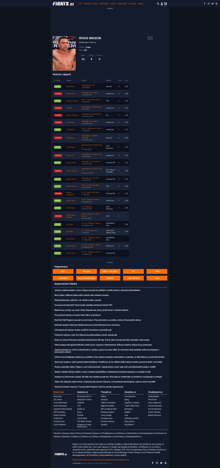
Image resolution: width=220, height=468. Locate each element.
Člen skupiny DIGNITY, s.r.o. (104, 463)
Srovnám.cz (120, 437)
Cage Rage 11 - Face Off (90, 178)
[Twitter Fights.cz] (212, 3)
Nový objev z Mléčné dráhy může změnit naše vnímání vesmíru (82, 295)
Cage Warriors (133, 278)
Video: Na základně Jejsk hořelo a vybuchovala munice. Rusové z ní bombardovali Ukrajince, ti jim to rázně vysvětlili (105, 382)
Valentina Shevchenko (63, 409)
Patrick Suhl (70, 200)
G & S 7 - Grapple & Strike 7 (91, 237)
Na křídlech (129, 425)
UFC (80, 4)
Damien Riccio (71, 179)
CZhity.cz (96, 437)
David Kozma (59, 421)
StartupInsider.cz (134, 437)
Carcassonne (130, 396)
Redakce (84, 460)
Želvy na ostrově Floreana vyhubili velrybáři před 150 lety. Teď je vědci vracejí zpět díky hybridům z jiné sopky (102, 340)
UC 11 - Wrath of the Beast (90, 192)
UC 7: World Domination (90, 230)
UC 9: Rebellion (87, 207)
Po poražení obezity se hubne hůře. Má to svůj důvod (78, 315)
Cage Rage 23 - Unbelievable (91, 107)
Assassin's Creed (84, 400)
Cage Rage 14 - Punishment (91, 161)
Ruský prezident (107, 412)
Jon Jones (58, 400)
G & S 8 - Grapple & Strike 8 (91, 223)
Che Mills (69, 108)
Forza (79, 412)
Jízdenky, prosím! (132, 418)
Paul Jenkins (70, 239)
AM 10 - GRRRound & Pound (91, 128)
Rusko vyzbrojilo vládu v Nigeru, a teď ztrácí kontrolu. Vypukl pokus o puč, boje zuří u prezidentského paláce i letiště (105, 367)
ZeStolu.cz (121, 433)
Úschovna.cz (161, 433)
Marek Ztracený (154, 415)
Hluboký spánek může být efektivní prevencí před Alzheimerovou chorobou (87, 325)
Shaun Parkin (70, 253)
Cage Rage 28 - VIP (88, 85)
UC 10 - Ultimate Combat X (91, 199)
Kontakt (120, 460)
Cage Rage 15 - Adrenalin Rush (92, 154)
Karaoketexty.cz (147, 433)
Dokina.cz (86, 437)
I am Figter (63, 278)
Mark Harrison (71, 246)
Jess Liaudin (70, 122)
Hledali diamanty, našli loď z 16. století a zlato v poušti (78, 300)
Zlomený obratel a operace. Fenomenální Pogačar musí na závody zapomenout (89, 387)
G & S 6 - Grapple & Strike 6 (91, 245)
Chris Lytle (69, 155)
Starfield (80, 403)
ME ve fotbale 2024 (109, 409)
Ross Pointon (70, 93)
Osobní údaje (103, 460)
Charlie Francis (71, 186)
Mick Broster (70, 208)
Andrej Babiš (153, 396)
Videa (140, 4)
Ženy (79, 433)
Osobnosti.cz (133, 433)
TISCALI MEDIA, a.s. (89, 463)
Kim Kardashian (154, 409)
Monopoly (129, 409)
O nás (126, 460)
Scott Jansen (70, 86)
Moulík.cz (67, 437)
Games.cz (97, 433)
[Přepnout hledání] (158, 3)
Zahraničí (104, 4)
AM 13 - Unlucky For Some (91, 100)
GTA (79, 406)
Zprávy (66, 433)
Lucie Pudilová (60, 425)
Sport (72, 433)
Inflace (103, 396)
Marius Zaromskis (72, 115)
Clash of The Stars (110, 271)
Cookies (93, 460)
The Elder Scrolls (84, 421)
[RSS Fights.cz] (216, 3)
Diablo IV (81, 409)
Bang (127, 400)
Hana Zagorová (154, 403)
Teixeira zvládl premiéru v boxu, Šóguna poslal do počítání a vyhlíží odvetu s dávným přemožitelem (97, 290)
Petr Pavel (152, 400)
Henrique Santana (72, 101)
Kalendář (122, 4)
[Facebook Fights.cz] (204, 3)
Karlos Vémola (60, 415)
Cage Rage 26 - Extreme (90, 92)
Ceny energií (106, 415)
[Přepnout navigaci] (162, 3)
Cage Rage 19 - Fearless (90, 121)
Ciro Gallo (69, 224)
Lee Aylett (69, 231)
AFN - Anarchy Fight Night (90, 185)
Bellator (110, 278)
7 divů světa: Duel (132, 406)
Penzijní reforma (107, 421)
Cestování (86, 433)
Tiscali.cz (58, 433)
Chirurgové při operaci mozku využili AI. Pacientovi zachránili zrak (83, 330)
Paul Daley (70, 138)
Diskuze (132, 4)
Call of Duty (82, 418)
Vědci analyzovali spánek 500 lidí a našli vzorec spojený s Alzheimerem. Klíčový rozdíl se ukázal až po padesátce (103, 345)
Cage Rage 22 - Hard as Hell (91, 114)
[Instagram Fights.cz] (208, 3)
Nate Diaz (58, 396)
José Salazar (70, 147)
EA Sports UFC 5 (84, 396)
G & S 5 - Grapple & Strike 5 (91, 252)
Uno (126, 415)
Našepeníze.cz (107, 437)
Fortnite (80, 415)
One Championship (86, 278)
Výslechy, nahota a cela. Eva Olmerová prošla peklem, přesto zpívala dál (86, 335)
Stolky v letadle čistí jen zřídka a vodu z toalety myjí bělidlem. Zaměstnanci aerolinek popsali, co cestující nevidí (102, 372)
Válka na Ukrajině (108, 403)
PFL (133, 271)
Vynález (104, 425)
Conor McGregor (60, 403)
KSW (157, 271)
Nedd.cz (58, 437)
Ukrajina (104, 400)
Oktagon (86, 271)
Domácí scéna (90, 4)
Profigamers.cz (109, 433)
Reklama (76, 460)
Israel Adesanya (60, 406)
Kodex (113, 460)
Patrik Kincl (58, 418)
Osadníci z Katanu (132, 403)
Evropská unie (107, 418)
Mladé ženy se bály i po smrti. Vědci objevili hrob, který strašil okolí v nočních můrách (91, 310)
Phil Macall (70, 129)
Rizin (157, 278)
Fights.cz (76, 437)
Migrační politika (107, 406)
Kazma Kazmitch (155, 406)
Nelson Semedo (71, 171)
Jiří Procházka (59, 412)
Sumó (113, 4)
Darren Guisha (71, 162)
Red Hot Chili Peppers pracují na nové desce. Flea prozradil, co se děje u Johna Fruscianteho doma (98, 320)
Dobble (128, 412)
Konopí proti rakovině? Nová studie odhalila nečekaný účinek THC (83, 305)
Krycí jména (129, 421)
